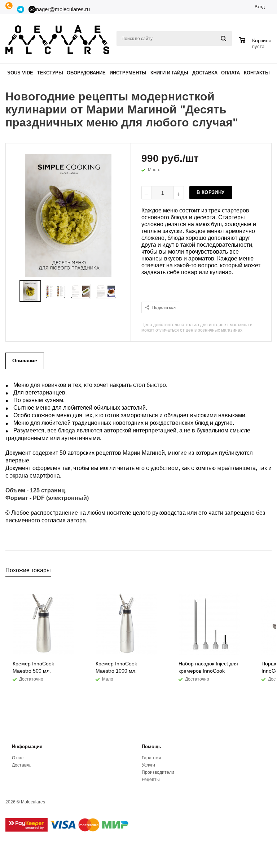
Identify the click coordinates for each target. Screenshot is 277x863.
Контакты (257, 72)
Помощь (151, 746)
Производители (158, 772)
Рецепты (151, 779)
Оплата (230, 72)
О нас (17, 757)
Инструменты (128, 72)
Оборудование (86, 72)
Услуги (148, 765)
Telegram (21, 9)
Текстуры (50, 72)
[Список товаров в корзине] (256, 45)
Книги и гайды (169, 72)
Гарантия (151, 757)
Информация (27, 746)
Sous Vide (20, 72)
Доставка (204, 72)
